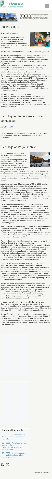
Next (48, 14)
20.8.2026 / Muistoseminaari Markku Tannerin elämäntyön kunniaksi (13, 437)
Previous (3, 14)
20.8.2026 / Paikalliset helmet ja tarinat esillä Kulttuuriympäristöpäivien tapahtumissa (14, 446)
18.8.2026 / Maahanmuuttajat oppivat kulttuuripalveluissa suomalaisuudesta (14, 455)
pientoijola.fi (32, 135)
